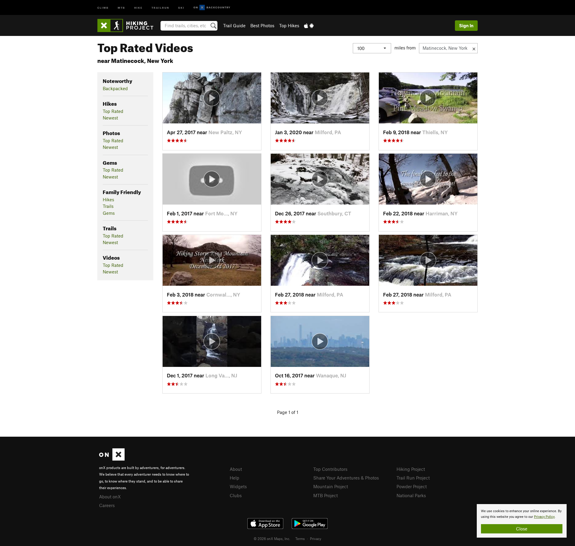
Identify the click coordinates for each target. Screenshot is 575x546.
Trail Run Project (413, 477)
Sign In (466, 25)
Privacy (315, 538)
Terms (300, 538)
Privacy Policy (544, 517)
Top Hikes (289, 25)
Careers (107, 505)
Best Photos (262, 25)
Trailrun (160, 7)
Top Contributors (330, 469)
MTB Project (325, 495)
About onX (110, 496)
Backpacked (115, 88)
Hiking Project (411, 469)
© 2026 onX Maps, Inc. (272, 538)
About (236, 469)
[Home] (128, 25)
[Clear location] (474, 48)
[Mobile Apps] (309, 25)
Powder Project (412, 486)
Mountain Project (330, 486)
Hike (138, 7)
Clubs (236, 495)
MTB (121, 7)
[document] (521, 520)
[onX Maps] (112, 459)
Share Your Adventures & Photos (346, 477)
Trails (108, 206)
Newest (110, 117)
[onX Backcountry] (212, 7)
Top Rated (113, 111)
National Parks (411, 495)
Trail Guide (234, 25)
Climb (103, 7)
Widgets (238, 486)
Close (521, 528)
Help (234, 477)
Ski (181, 7)
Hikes (108, 199)
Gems (109, 213)
